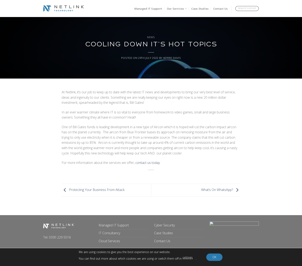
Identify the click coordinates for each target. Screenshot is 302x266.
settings (187, 257)
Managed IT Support (148, 8)
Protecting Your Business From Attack (96, 190)
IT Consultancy (109, 233)
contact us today (147, 162)
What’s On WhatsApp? (217, 190)
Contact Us (220, 8)
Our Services (175, 8)
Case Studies (200, 8)
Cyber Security (164, 225)
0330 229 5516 (60, 237)
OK (214, 257)
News (151, 37)
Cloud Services (109, 241)
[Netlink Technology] (63, 8)
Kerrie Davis (172, 58)
